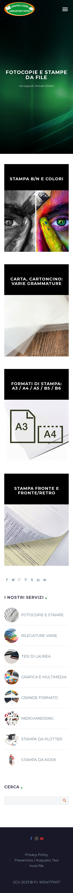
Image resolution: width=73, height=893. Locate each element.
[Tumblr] (32, 579)
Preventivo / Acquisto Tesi (37, 860)
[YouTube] (41, 838)
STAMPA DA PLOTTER (41, 739)
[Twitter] (13, 579)
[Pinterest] (25, 579)
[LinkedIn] (38, 579)
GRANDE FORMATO (39, 698)
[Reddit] (44, 579)
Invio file (36, 866)
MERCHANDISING (37, 718)
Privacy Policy (36, 855)
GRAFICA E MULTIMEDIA (44, 677)
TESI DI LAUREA (36, 656)
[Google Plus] (19, 579)
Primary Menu (65, 9)
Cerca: (64, 800)
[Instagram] (36, 838)
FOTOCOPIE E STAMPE (42, 615)
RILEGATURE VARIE (39, 635)
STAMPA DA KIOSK (38, 760)
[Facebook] (7, 579)
